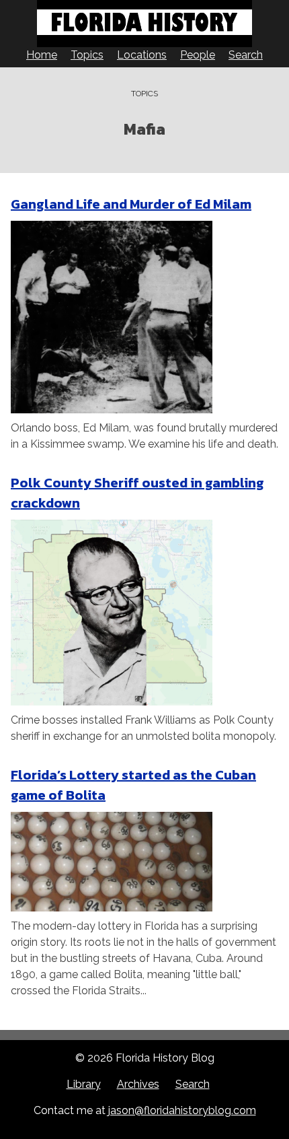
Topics (87, 54)
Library (84, 1084)
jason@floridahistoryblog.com (182, 1110)
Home (41, 54)
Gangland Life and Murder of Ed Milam (131, 204)
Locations (142, 54)
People (197, 54)
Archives (138, 1084)
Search (246, 54)
